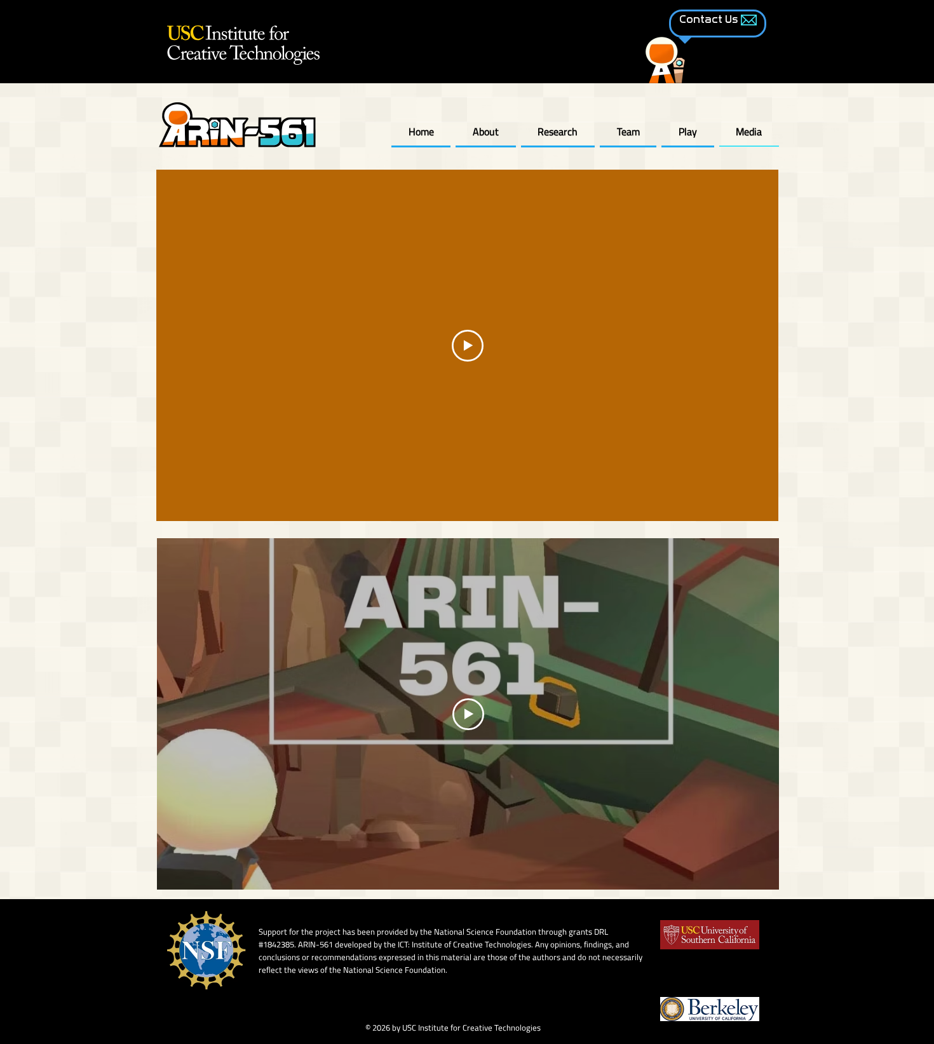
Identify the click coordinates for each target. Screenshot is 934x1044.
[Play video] (468, 346)
